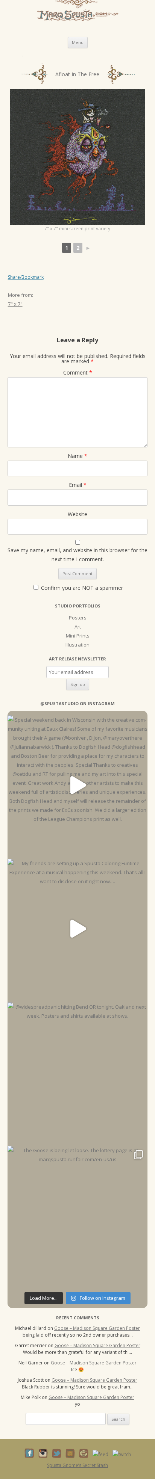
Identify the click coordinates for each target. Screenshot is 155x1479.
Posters (78, 617)
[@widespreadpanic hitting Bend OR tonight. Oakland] (77, 1072)
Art (77, 626)
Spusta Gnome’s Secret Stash (77, 1465)
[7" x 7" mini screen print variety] (78, 157)
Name (77, 455)
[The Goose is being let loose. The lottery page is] (77, 1216)
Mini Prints (78, 635)
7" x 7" (15, 304)
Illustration (77, 644)
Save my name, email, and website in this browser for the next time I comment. (77, 555)
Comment (77, 372)
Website (77, 514)
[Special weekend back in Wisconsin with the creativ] (77, 785)
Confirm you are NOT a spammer (81, 587)
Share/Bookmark (26, 277)
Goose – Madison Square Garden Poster (97, 1328)
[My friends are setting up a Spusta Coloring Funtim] (77, 929)
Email (78, 484)
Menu (78, 42)
